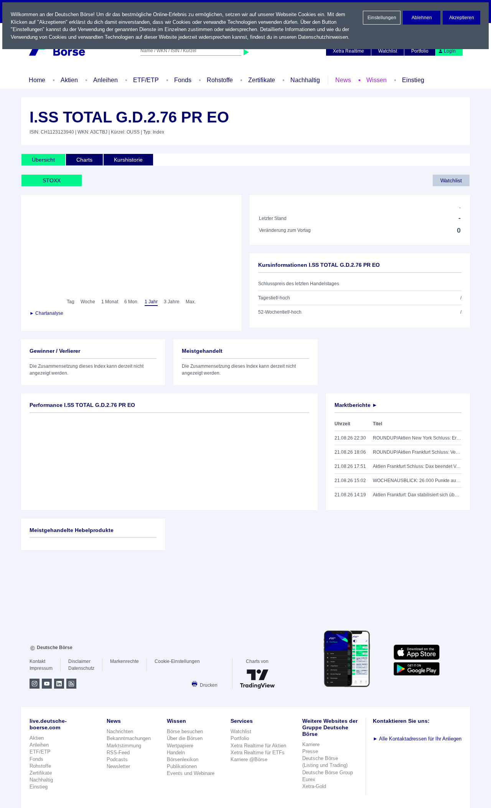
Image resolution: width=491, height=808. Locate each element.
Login (450, 51)
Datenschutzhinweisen (323, 37)
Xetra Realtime (348, 51)
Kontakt (37, 661)
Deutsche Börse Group (327, 772)
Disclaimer (79, 661)
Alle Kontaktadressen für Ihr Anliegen (417, 739)
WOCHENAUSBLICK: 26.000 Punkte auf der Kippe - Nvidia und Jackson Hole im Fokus (417, 480)
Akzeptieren (461, 17)
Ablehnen (422, 17)
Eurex (308, 779)
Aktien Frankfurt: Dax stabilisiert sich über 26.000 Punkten (417, 494)
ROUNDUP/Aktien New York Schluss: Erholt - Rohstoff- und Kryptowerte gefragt (417, 438)
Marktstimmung (124, 746)
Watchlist (387, 51)
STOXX (52, 180)
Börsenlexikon (182, 759)
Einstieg (413, 80)
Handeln (176, 752)
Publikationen (182, 766)
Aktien (69, 80)
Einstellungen (381, 17)
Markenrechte (124, 661)
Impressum (41, 668)
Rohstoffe (220, 80)
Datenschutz (81, 668)
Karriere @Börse (249, 759)
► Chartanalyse (46, 313)
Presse (310, 751)
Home (37, 80)
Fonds (182, 80)
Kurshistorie (128, 160)
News (343, 80)
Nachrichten (120, 731)
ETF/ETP (146, 80)
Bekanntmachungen (129, 738)
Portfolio (419, 51)
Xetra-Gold (314, 786)
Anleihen (105, 80)
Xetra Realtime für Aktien (258, 746)
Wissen (376, 80)
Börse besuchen (185, 731)
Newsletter (118, 766)
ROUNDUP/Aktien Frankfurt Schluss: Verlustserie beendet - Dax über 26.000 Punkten (417, 452)
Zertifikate (261, 80)
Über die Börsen (185, 738)
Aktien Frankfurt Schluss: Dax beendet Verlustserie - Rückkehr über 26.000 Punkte (417, 466)
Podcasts (117, 759)
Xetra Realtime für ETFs (258, 752)
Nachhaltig (305, 80)
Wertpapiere (180, 746)
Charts (84, 160)
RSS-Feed (118, 752)
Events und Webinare (190, 773)
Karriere (311, 744)
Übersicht (43, 160)
